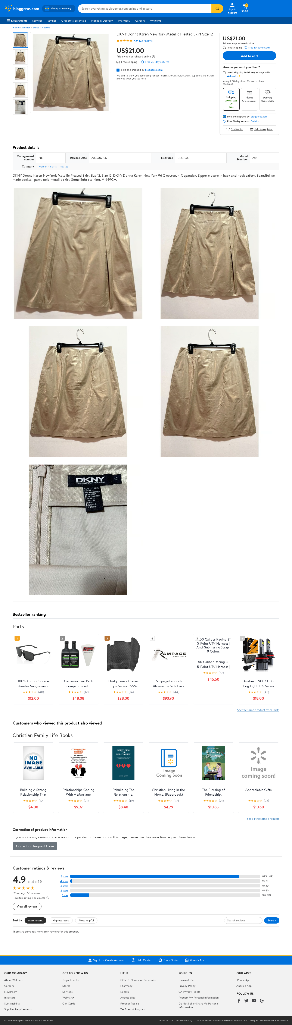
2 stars (64, 890)
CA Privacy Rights (189, 992)
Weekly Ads (197, 960)
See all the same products (263, 819)
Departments (19, 20)
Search (272, 920)
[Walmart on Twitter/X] (246, 1001)
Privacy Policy (187, 986)
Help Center (144, 960)
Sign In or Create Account (109, 960)
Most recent (35, 920)
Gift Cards (68, 1003)
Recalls (124, 992)
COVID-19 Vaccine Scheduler (138, 980)
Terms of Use (186, 980)
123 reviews (145, 40)
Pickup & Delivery (102, 20)
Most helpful (86, 920)
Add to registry (263, 129)
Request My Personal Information (198, 997)
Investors (9, 997)
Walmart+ (68, 997)
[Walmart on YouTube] (254, 1001)
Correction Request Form (35, 846)
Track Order (171, 960)
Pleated (45, 27)
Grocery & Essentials (73, 20)
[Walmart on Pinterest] (262, 1001)
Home (16, 27)
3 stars (64, 885)
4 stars (64, 881)
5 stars (64, 876)
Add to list (237, 129)
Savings (51, 20)
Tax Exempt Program (132, 1009)
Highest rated (61, 920)
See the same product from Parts (258, 710)
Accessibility (128, 997)
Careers (140, 20)
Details (255, 121)
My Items (155, 20)
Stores (66, 986)
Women (26, 27)
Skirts (36, 27)
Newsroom (10, 992)
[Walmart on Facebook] (238, 1001)
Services (37, 20)
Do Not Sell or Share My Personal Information (221, 1020)
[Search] (217, 8)
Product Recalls (129, 1003)
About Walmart (13, 980)
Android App (244, 986)
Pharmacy (124, 20)
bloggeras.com (154, 70)
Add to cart (249, 55)
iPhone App (243, 980)
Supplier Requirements (18, 1009)
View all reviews (27, 906)
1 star (65, 895)
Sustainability (12, 1003)
